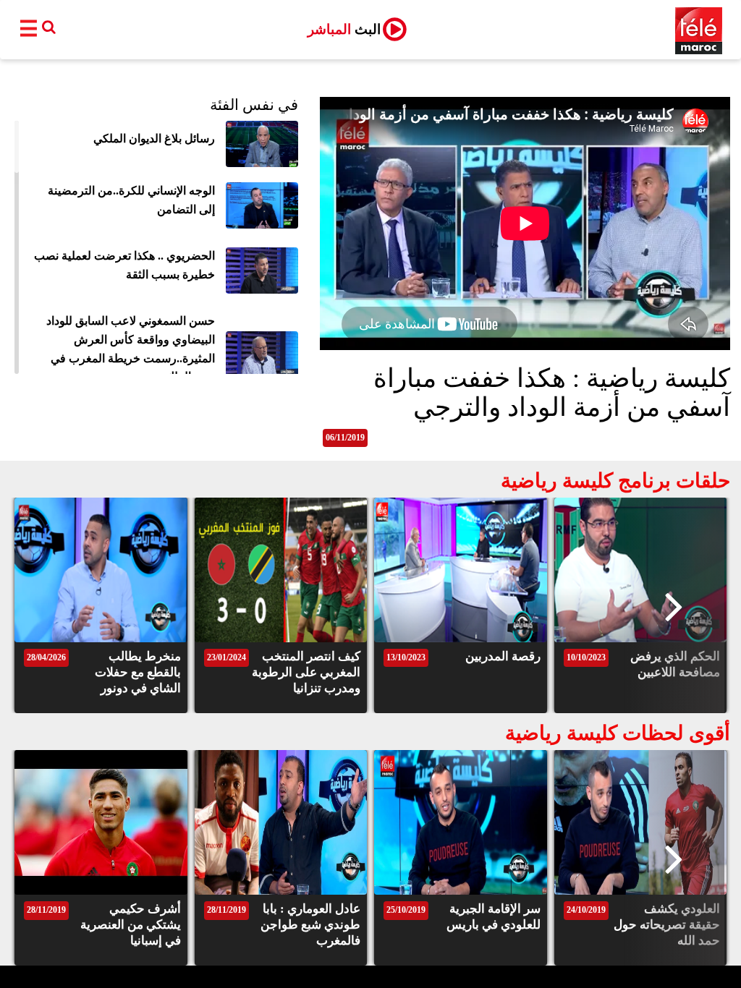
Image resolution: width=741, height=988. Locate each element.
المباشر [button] (344, 29)
